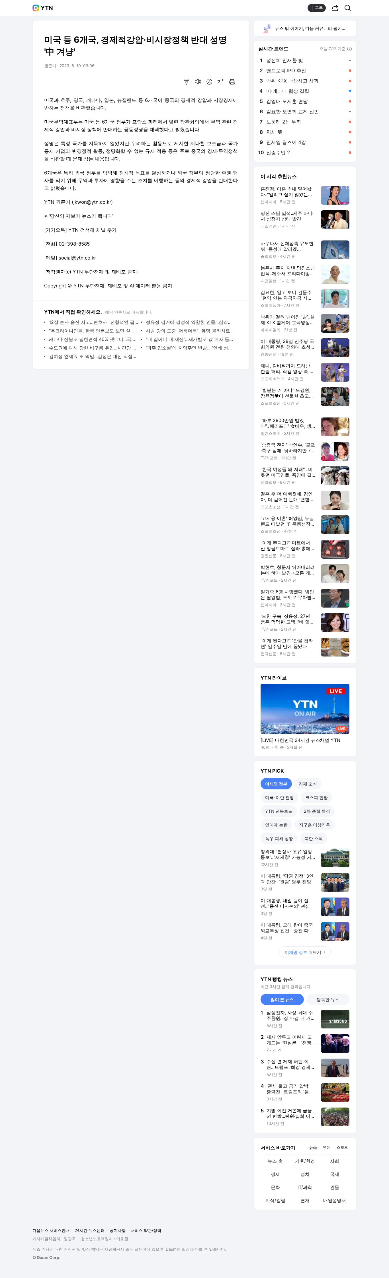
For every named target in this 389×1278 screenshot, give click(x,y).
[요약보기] (186, 81)
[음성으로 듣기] (198, 81)
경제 (275, 1174)
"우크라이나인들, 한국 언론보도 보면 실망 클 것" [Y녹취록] (93, 331)
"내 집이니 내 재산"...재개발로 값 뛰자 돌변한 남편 (190, 339)
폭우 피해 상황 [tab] (279, 838)
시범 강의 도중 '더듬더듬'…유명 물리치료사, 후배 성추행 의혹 (190, 331)
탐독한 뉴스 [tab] (328, 999)
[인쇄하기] (232, 81)
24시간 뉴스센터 (90, 1230)
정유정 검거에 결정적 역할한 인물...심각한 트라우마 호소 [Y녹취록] (190, 322)
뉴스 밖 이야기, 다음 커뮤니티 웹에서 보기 (315, 28)
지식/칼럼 (275, 1200)
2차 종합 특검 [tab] (317, 811)
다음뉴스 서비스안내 (50, 1230)
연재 (305, 1200)
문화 (275, 1187)
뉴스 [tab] (313, 1147)
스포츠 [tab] (342, 1147)
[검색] (350, 8)
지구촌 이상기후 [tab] (314, 825)
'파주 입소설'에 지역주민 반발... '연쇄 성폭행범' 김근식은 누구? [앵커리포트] (190, 348)
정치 (305, 1174)
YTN (47, 8)
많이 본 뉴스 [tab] (282, 999)
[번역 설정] (209, 81)
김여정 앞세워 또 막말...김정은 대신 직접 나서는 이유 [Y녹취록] (93, 356)
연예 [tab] (326, 1147)
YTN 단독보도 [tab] (278, 811)
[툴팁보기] (349, 49)
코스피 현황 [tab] (316, 797)
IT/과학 (305, 1187)
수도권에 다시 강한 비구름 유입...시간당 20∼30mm (93, 348)
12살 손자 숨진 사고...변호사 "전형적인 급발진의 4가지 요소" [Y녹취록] (93, 322)
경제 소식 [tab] (308, 784)
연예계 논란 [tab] (276, 825)
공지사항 (118, 1230)
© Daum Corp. (46, 1257)
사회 (334, 1161)
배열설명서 (334, 1200)
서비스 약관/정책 (146, 1230)
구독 (319, 7)
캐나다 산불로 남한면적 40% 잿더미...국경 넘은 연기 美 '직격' (93, 339)
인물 (334, 1187)
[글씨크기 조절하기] (220, 81)
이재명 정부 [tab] (276, 784)
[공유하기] (335, 8)
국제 (334, 1174)
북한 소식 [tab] (313, 838)
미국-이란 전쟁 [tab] (279, 797)
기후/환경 (305, 1161)
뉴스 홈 (275, 1161)
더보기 (303, 952)
